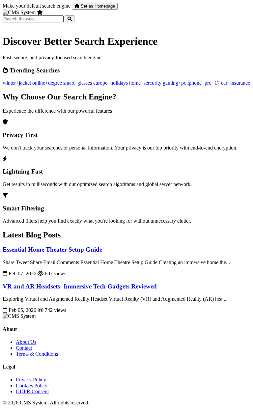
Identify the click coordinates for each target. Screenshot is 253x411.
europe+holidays (111, 83)
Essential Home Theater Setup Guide (52, 249)
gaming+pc (175, 83)
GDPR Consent (32, 391)
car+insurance (235, 83)
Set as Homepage (97, 6)
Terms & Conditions (37, 354)
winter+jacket (17, 83)
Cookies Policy (31, 385)
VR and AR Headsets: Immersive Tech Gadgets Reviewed (80, 286)
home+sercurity (146, 83)
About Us (26, 342)
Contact (24, 348)
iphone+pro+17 (204, 83)
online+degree (47, 83)
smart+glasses (78, 83)
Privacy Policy (31, 379)
